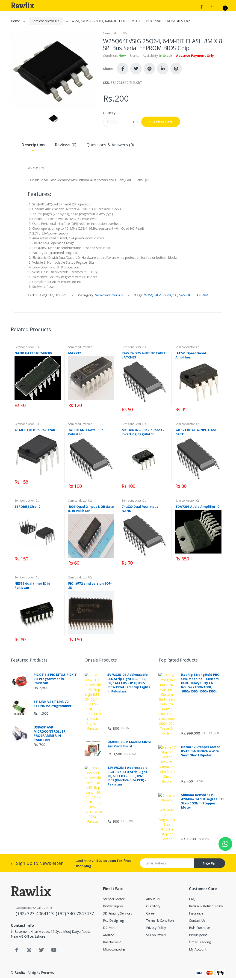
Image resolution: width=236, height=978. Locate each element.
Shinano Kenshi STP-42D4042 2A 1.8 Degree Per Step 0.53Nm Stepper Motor (202, 801)
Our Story (153, 906)
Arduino (108, 935)
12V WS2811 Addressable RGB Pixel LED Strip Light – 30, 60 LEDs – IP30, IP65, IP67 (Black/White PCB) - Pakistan (128, 776)
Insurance (196, 913)
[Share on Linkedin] (162, 68)
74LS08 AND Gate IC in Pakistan (85, 432)
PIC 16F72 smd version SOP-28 (90, 585)
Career (151, 913)
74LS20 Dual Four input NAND (140, 509)
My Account (197, 949)
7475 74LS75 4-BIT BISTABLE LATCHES (144, 355)
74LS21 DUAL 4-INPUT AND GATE (196, 432)
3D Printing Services (117, 913)
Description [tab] (33, 144)
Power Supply (113, 906)
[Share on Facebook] (122, 68)
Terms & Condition (160, 920)
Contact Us (197, 920)
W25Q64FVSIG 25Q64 (160, 295)
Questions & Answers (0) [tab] (110, 144)
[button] (202, 5)
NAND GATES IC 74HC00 (33, 353)
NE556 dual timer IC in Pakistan (32, 585)
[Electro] (22, 5)
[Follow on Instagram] (176, 68)
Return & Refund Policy (206, 906)
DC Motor (110, 927)
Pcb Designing (113, 920)
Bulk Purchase (199, 927)
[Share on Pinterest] (149, 68)
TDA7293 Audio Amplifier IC (197, 507)
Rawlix (20, 972)
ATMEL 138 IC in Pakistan (35, 430)
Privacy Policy (156, 927)
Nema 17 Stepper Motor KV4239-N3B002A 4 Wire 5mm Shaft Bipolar (200, 751)
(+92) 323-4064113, (36, 913)
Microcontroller (114, 949)
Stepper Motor (113, 899)
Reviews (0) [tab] (65, 144)
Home (15, 21)
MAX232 (74, 353)
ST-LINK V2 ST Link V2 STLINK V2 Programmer (52, 704)
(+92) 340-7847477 (75, 913)
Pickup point (198, 935)
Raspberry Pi (112, 942)
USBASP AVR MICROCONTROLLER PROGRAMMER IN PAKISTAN (49, 733)
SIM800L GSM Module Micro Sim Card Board (129, 744)
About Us (153, 899)
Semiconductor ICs (45, 21)
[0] (220, 5)
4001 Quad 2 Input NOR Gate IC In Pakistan (91, 509)
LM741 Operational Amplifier (190, 355)
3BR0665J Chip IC (28, 507)
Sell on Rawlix (156, 935)
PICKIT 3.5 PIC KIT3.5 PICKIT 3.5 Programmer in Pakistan (55, 679)
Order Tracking (200, 942)
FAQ (192, 899)
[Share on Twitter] (136, 68)
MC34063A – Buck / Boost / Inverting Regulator (143, 432)
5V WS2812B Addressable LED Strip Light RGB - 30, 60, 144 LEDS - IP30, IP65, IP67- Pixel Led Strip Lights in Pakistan (128, 683)
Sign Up (209, 863)
